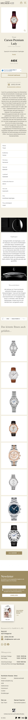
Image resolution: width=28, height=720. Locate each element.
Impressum (4, 688)
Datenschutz (4, 686)
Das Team (4, 702)
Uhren (7, 318)
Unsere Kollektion (16, 318)
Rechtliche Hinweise (7, 676)
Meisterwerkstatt (19, 678)
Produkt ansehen (14, 358)
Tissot (24, 318)
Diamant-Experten (19, 700)
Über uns (3, 700)
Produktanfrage (14, 75)
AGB (2, 683)
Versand (3, 678)
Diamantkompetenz (20, 702)
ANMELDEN (14, 595)
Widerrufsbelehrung (7, 681)
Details (14, 54)
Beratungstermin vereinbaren (14, 87)
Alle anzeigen (14, 553)
